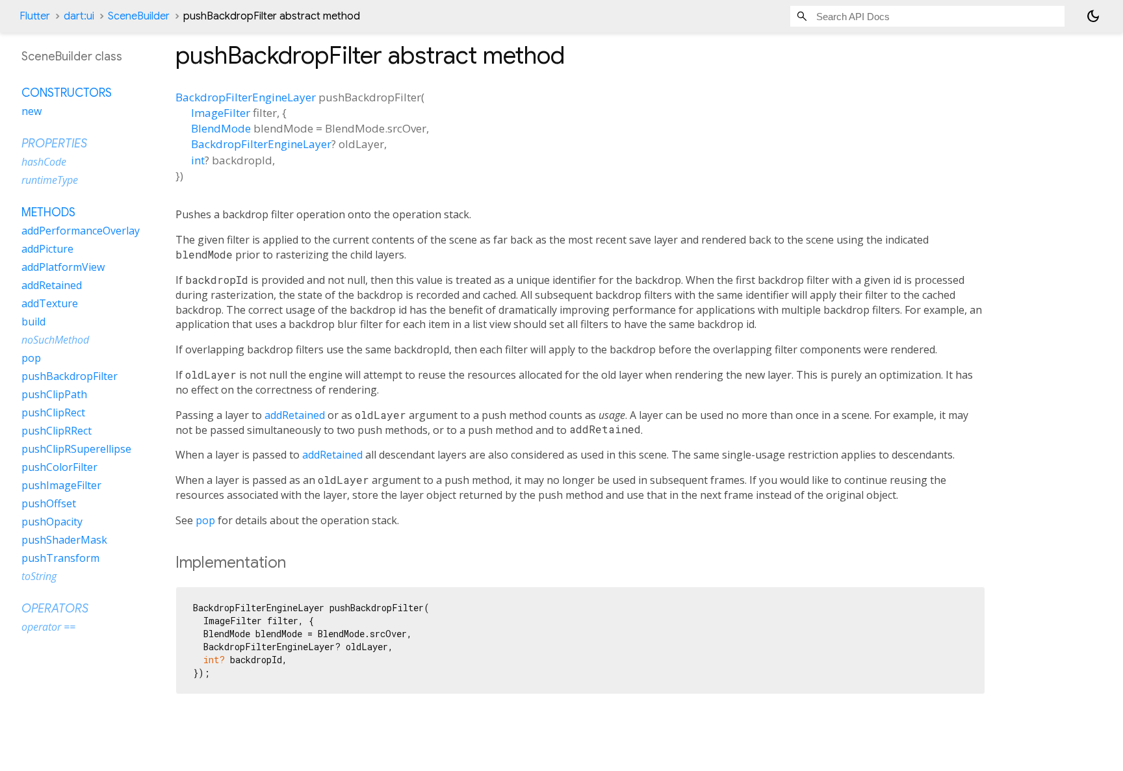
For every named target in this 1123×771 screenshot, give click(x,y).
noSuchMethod (55, 340)
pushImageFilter (61, 485)
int (198, 160)
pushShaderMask (64, 540)
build (33, 321)
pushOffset (48, 503)
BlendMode (221, 128)
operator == (48, 627)
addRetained (295, 415)
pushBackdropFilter (69, 376)
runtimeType (49, 180)
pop (205, 520)
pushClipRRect (56, 430)
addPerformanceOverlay (80, 230)
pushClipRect (53, 412)
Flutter (34, 16)
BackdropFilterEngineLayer (245, 97)
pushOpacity (52, 521)
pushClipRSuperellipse (76, 449)
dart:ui (79, 16)
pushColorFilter (59, 467)
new (31, 111)
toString (39, 576)
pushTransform (60, 558)
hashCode (43, 162)
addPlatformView (63, 267)
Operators (54, 608)
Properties (54, 143)
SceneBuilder (139, 16)
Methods (48, 212)
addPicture (47, 249)
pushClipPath (54, 394)
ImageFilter (220, 112)
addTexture (49, 303)
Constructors (66, 93)
